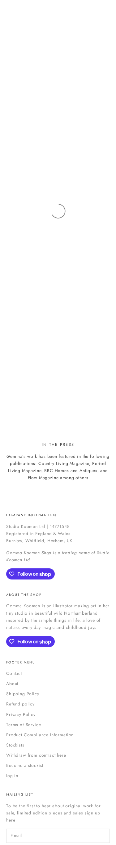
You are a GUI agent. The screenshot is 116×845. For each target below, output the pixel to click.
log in (12, 775)
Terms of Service (23, 725)
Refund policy (20, 704)
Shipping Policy (22, 694)
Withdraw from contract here (36, 755)
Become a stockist (24, 765)
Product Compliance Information (40, 735)
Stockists (15, 745)
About (12, 683)
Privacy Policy (21, 714)
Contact (14, 673)
